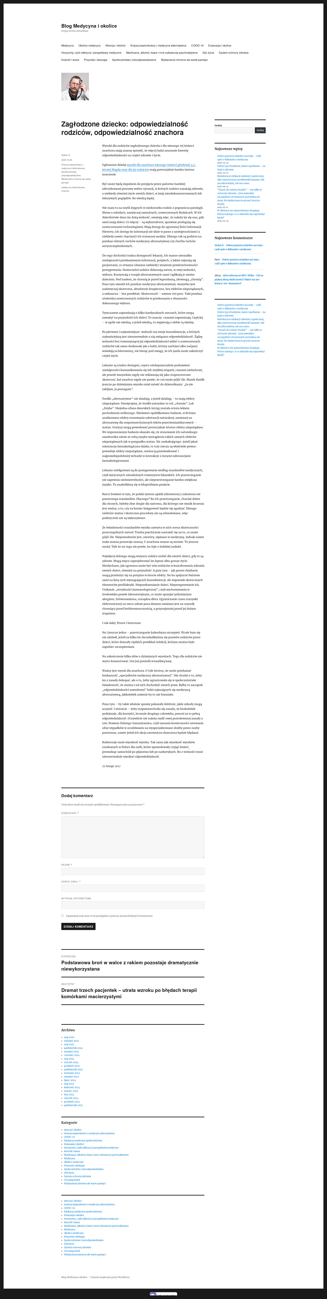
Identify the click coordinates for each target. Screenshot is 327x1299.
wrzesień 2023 (72, 1073)
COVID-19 (197, 45)
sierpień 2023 (71, 1076)
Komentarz (70, 813)
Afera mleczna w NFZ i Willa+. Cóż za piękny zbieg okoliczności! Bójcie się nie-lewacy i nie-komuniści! (239, 279)
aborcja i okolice (73, 1129)
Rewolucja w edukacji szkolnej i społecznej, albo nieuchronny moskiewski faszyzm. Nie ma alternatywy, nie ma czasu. (240, 180)
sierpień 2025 (71, 1040)
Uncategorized (72, 1180)
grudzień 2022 (72, 1101)
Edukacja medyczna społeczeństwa (83, 1140)
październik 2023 (73, 1069)
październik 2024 (73, 1048)
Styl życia (208, 53)
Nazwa (66, 864)
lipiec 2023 (70, 1080)
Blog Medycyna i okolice (89, 25)
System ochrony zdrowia (233, 53)
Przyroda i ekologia (95, 60)
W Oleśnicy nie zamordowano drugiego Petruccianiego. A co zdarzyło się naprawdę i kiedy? (241, 214)
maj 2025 (69, 1044)
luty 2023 (69, 1094)
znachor (65, 190)
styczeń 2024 (71, 1062)
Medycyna (67, 45)
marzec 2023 (71, 1091)
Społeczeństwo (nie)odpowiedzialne (134, 60)
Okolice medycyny (90, 45)
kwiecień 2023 (72, 1087)
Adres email (71, 881)
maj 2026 (69, 1037)
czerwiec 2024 (72, 1055)
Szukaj (218, 125)
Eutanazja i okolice (219, 45)
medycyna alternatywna (73, 187)
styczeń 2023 (71, 1098)
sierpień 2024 (71, 1051)
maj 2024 (69, 1058)
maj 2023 (69, 1083)
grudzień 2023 (72, 1065)
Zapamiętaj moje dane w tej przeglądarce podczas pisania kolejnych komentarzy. (109, 916)
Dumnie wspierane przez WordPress (110, 1277)
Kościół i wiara (70, 60)
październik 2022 (73, 1105)
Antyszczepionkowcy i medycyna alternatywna (158, 45)
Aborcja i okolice (115, 45)
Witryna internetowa (76, 898)
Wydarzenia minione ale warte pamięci (184, 60)
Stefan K (65, 155)
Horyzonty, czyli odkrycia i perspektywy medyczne (91, 53)
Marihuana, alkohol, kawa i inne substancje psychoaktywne (162, 53)
